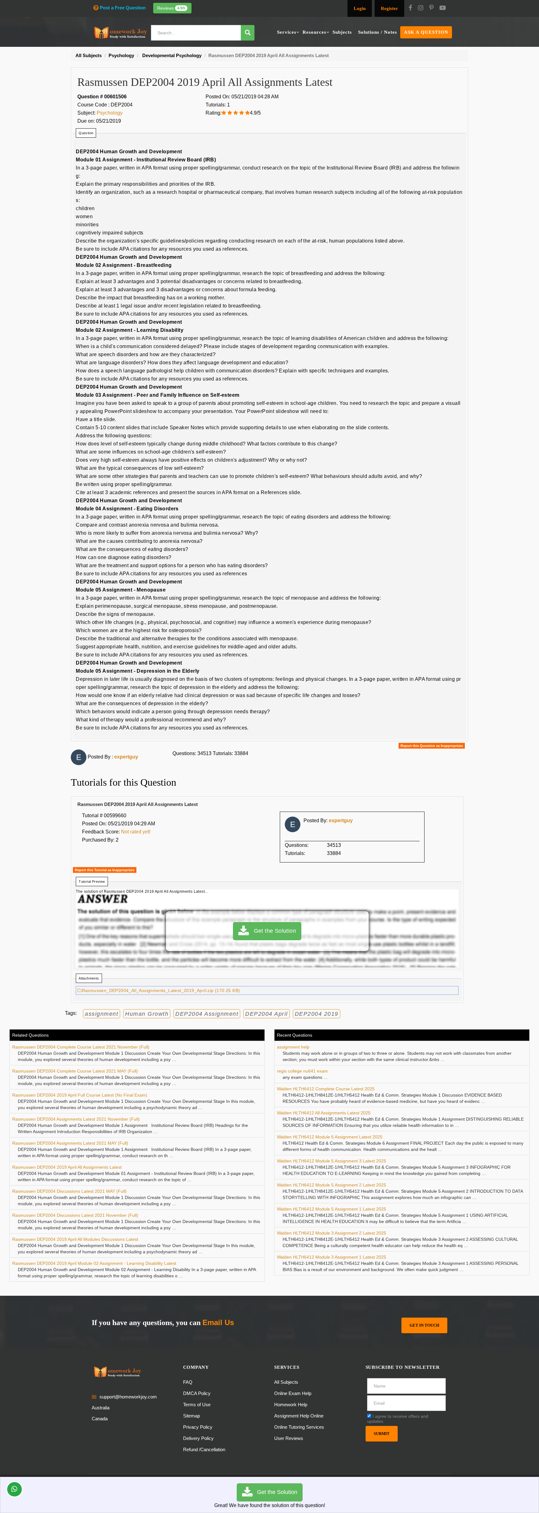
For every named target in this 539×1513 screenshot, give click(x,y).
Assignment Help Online (298, 1415)
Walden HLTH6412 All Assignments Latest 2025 (324, 1112)
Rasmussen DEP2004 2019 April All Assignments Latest (67, 1167)
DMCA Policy (197, 1393)
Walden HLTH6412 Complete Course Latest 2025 (326, 1088)
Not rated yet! (135, 831)
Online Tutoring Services (299, 1427)
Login (360, 8)
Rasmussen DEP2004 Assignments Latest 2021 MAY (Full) (70, 1143)
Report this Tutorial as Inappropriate (104, 870)
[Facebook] (410, 8)
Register (389, 8)
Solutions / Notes (377, 32)
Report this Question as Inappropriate (432, 746)
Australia (100, 1407)
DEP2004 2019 (316, 1014)
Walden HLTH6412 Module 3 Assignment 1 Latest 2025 (331, 1257)
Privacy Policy (197, 1427)
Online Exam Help (292, 1393)
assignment (101, 1014)
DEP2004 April (266, 1014)
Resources (314, 32)
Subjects (342, 32)
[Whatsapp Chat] (14, 1489)
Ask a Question (426, 32)
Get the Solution (272, 931)
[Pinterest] (431, 8)
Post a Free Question (123, 7)
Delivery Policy (198, 1438)
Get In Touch (424, 1325)
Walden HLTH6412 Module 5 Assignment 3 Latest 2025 (331, 1160)
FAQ (187, 1382)
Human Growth (146, 1014)
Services (286, 32)
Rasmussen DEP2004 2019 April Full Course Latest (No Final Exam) (79, 1095)
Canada (100, 1418)
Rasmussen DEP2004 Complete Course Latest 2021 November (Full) (80, 1046)
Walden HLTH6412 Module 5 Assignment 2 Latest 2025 (331, 1184)
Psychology (110, 112)
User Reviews (288, 1438)
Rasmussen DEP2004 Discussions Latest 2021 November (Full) (75, 1215)
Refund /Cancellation (204, 1449)
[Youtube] (442, 8)
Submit (382, 1433)
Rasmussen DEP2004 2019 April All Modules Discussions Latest (75, 1239)
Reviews (171, 8)
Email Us (218, 1322)
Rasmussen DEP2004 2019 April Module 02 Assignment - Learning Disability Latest (94, 1263)
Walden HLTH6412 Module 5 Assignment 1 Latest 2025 (331, 1208)
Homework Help (290, 1404)
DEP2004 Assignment (206, 1014)
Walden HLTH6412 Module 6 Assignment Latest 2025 (329, 1136)
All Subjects (286, 1382)
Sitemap (191, 1415)
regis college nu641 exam (302, 1070)
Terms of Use (197, 1404)
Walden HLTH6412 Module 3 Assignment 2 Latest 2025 (331, 1233)
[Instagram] (420, 8)
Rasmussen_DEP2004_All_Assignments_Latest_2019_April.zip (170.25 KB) (161, 990)
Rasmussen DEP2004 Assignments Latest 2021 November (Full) (76, 1119)
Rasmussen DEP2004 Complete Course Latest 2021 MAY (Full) (75, 1070)
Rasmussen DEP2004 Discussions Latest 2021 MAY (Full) (69, 1191)
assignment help (293, 1046)
